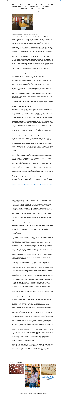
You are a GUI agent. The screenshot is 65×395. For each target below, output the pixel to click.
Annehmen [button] (40, 393)
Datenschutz (45, 393)
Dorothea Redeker (26, 11)
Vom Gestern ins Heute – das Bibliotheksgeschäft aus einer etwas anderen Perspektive (48, 377)
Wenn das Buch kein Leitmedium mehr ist (32, 387)
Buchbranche (41, 11)
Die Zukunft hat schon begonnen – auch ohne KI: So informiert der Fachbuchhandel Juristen (16, 375)
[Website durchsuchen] (60, 0)
